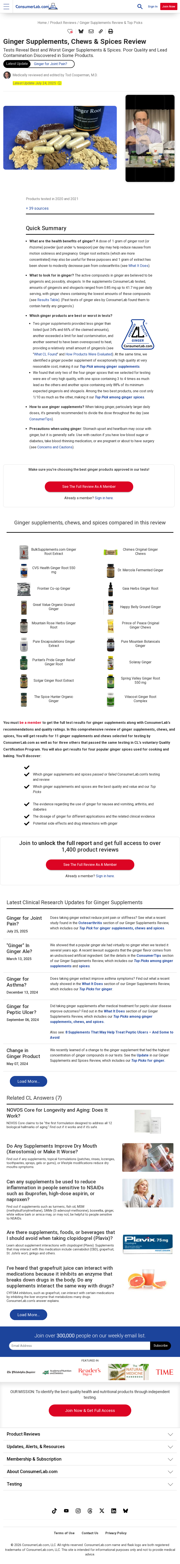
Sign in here (104, 498)
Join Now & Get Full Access (90, 1410)
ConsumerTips (40, 419)
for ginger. (148, 1060)
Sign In (153, 6)
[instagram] (78, 1510)
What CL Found (45, 354)
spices (84, 966)
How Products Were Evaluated (88, 354)
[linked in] (113, 1510)
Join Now (168, 6)
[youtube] (66, 1510)
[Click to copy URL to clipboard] (100, 31)
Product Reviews (63, 23)
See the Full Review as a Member (89, 487)
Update (143, 1055)
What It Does (138, 266)
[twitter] (101, 1510)
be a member (30, 723)
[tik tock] (54, 1510)
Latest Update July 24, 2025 (37, 83)
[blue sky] (125, 1510)
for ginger (95, 989)
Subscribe (161, 1345)
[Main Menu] (6, 6)
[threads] (90, 1510)
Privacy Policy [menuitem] (115, 1533)
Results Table (47, 300)
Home (42, 23)
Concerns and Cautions (54, 447)
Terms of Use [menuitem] (64, 1533)
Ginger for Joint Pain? (50, 64)
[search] (140, 6)
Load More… (28, 1081)
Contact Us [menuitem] (90, 1533)
